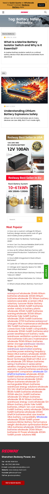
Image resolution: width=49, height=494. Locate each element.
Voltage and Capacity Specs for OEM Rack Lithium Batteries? (24, 268)
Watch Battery (40, 366)
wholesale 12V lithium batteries (23, 396)
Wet (36, 346)
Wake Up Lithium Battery (20, 346)
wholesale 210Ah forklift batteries (24, 318)
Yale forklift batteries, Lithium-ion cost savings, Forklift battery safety (25, 407)
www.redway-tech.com (17, 470)
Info (3, 73)
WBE (34, 434)
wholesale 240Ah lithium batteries (25, 380)
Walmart (31, 359)
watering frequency (34, 351)
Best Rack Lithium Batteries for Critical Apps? (24, 279)
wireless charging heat (19, 366)
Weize (10, 354)
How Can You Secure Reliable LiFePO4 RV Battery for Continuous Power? (25, 245)
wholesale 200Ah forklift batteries (25, 311)
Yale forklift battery (28, 316)
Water (44, 424)
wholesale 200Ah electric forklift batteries (24, 393)
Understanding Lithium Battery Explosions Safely (21, 112)
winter (38, 364)
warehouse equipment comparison (27, 370)
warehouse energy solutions (22, 386)
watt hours (37, 356)
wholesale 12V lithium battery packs (28, 403)
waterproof (13, 293)
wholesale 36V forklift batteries (27, 325)
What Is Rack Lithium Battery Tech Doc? (26, 284)
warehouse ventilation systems (23, 336)
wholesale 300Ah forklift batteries (25, 331)
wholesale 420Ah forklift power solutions (26, 355)
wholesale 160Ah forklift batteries (26, 390)
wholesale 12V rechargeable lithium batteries (23, 383)
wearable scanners (27, 301)
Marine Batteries (8, 34)
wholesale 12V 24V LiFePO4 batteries (27, 388)
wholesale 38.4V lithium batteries (25, 399)
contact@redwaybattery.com (19, 467)
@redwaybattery (14, 475)
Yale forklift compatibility (34, 328)
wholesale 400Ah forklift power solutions (26, 433)
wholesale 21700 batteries (21, 321)
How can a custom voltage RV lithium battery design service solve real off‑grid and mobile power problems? (24, 233)
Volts (25, 338)
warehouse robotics (34, 343)
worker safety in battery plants (23, 308)
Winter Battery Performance (32, 422)
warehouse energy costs (20, 401)
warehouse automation (19, 348)
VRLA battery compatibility (21, 417)
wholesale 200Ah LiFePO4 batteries (25, 413)
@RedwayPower (15, 473)
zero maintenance (38, 338)
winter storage (15, 343)
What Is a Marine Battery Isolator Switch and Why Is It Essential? (23, 45)
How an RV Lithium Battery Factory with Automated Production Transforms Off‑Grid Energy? (25, 252)
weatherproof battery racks (29, 333)
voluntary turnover (17, 303)
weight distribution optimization (24, 424)
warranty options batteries (21, 369)
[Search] (39, 219)
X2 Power (22, 432)
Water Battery (34, 303)
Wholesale (41, 417)
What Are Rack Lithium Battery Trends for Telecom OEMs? (25, 273)
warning (11, 313)
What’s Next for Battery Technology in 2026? (24, 240)
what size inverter (35, 414)
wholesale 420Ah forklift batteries (25, 306)
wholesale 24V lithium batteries (27, 361)
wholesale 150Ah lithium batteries (25, 341)
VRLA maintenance (27, 323)
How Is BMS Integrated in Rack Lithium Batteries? (24, 259)
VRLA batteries (15, 427)
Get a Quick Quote (13, 483)
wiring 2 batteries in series (21, 364)
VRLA (40, 301)
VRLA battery (21, 354)
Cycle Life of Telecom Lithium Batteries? (26, 263)
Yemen (20, 379)
